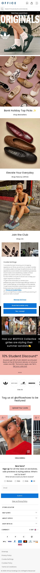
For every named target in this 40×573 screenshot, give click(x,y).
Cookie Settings (8, 559)
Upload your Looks (20, 408)
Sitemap (5, 552)
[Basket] (30, 3)
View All (20, 390)
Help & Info (6, 513)
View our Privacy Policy (19, 501)
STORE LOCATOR (8, 507)
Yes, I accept (20, 311)
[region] (20, 286)
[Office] (9, 3)
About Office (7, 518)
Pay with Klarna (19, 13)
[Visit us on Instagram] (24, 536)
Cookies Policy (7, 563)
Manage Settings (20, 300)
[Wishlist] (26, 3)
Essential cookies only (20, 305)
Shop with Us (7, 524)
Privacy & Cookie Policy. (14, 290)
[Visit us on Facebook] (7, 536)
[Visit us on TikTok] (32, 536)
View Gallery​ (20, 458)
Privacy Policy (6, 555)
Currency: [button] (17, 530)
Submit (19, 496)
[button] (16, 435)
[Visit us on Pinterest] (15, 536)
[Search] (2, 9)
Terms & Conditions (9, 567)
